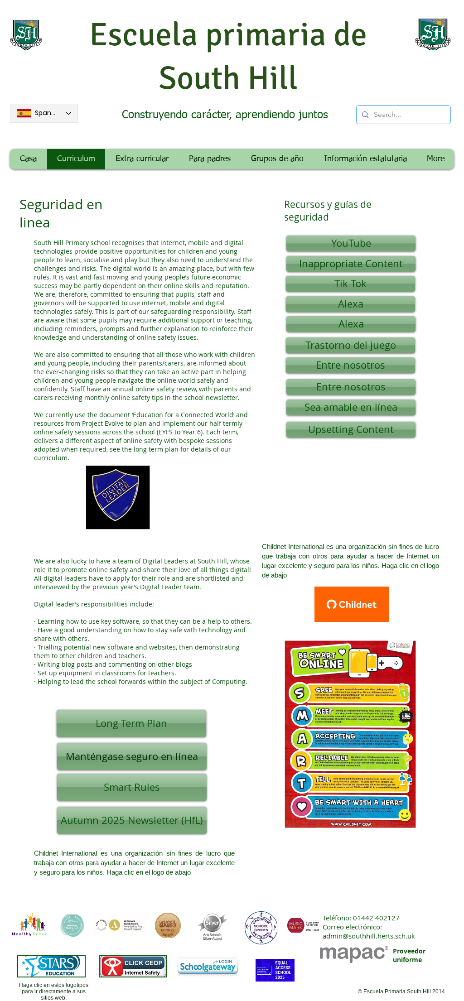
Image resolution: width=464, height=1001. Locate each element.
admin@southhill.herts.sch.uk (369, 935)
